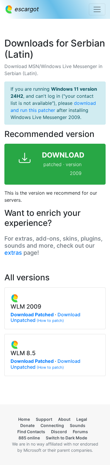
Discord (59, 431)
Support (44, 419)
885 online (29, 437)
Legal (81, 419)
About (64, 419)
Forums (80, 431)
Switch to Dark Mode (66, 437)
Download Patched (32, 314)
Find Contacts (31, 431)
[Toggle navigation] (97, 9)
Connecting (52, 425)
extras (13, 252)
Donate (27, 425)
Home (24, 419)
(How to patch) (50, 320)
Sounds (77, 425)
